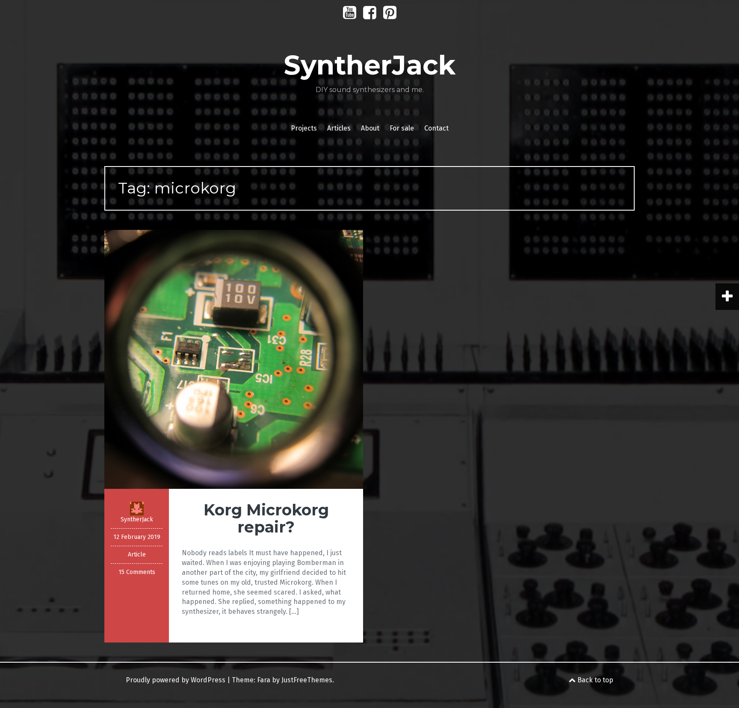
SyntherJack (369, 65)
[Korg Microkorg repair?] (233, 359)
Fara (263, 680)
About (370, 128)
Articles (339, 128)
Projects (304, 128)
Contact (436, 128)
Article (137, 554)
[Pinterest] (389, 16)
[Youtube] (349, 16)
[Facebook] (369, 16)
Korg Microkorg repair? (266, 518)
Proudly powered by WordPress (175, 680)
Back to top (594, 680)
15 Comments (136, 572)
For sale (402, 128)
